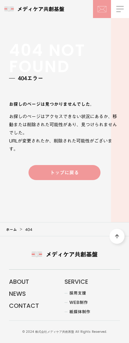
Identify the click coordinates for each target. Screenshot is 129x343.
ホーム (11, 229)
